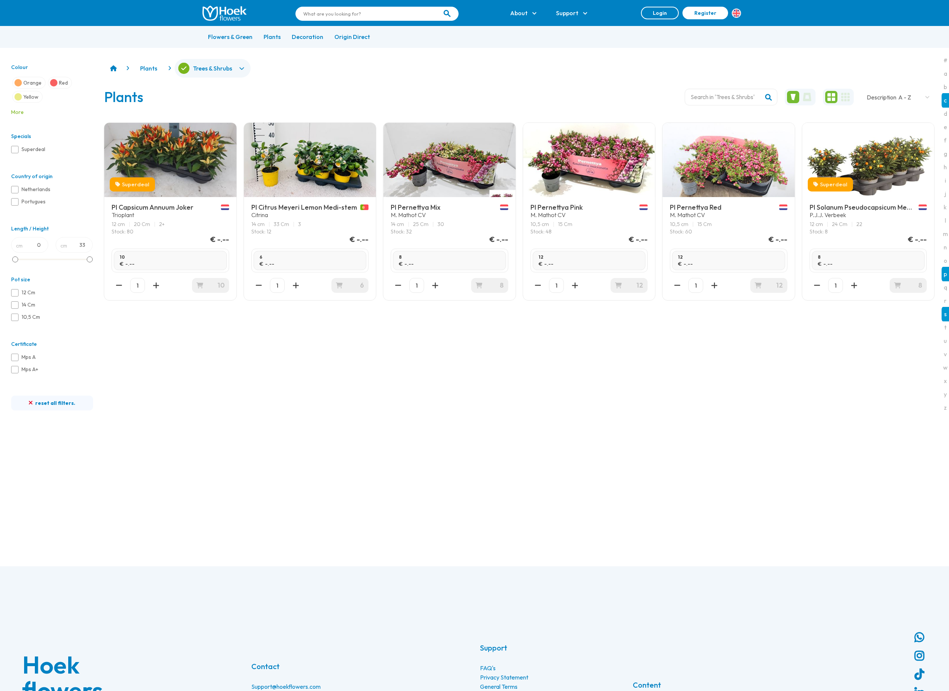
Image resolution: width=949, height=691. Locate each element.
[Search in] (447, 13)
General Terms (499, 686)
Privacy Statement (504, 677)
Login (660, 13)
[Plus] (156, 285)
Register (705, 13)
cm (19, 245)
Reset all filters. (54, 403)
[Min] (119, 285)
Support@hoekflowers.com (286, 686)
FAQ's (488, 668)
